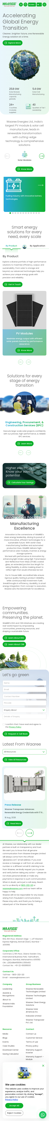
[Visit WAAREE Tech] (40, 185)
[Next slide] (42, 156)
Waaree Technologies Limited (36, 997)
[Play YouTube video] (24, 507)
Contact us (31, 1034)
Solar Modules (24, 160)
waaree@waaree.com (13, 888)
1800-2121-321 (27, 885)
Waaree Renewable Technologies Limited (35, 990)
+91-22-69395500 (23, 965)
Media (5, 1034)
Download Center (11, 1050)
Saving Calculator (11, 1054)
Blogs (5, 1038)
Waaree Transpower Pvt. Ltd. (35, 1021)
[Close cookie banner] (43, 1065)
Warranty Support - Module (35, 1058)
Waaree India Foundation (9, 1005)
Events (6, 1042)
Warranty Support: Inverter (34, 1051)
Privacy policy (32, 1046)
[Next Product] (28, 362)
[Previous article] (19, 833)
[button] (12, 42)
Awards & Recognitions (8, 994)
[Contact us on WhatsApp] (42, 1114)
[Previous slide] (7, 156)
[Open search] (25, 4)
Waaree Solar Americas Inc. (32, 1010)
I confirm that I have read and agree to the (23, 725)
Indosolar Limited (33, 1016)
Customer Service (34, 1038)
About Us (7, 999)
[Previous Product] (20, 362)
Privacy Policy (15, 727)
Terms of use (32, 1042)
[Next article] (29, 833)
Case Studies (9, 1046)
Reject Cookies (14, 1113)
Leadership (7, 989)
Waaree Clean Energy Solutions (36, 1003)
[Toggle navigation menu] (44, 4)
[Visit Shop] (21, 4)
